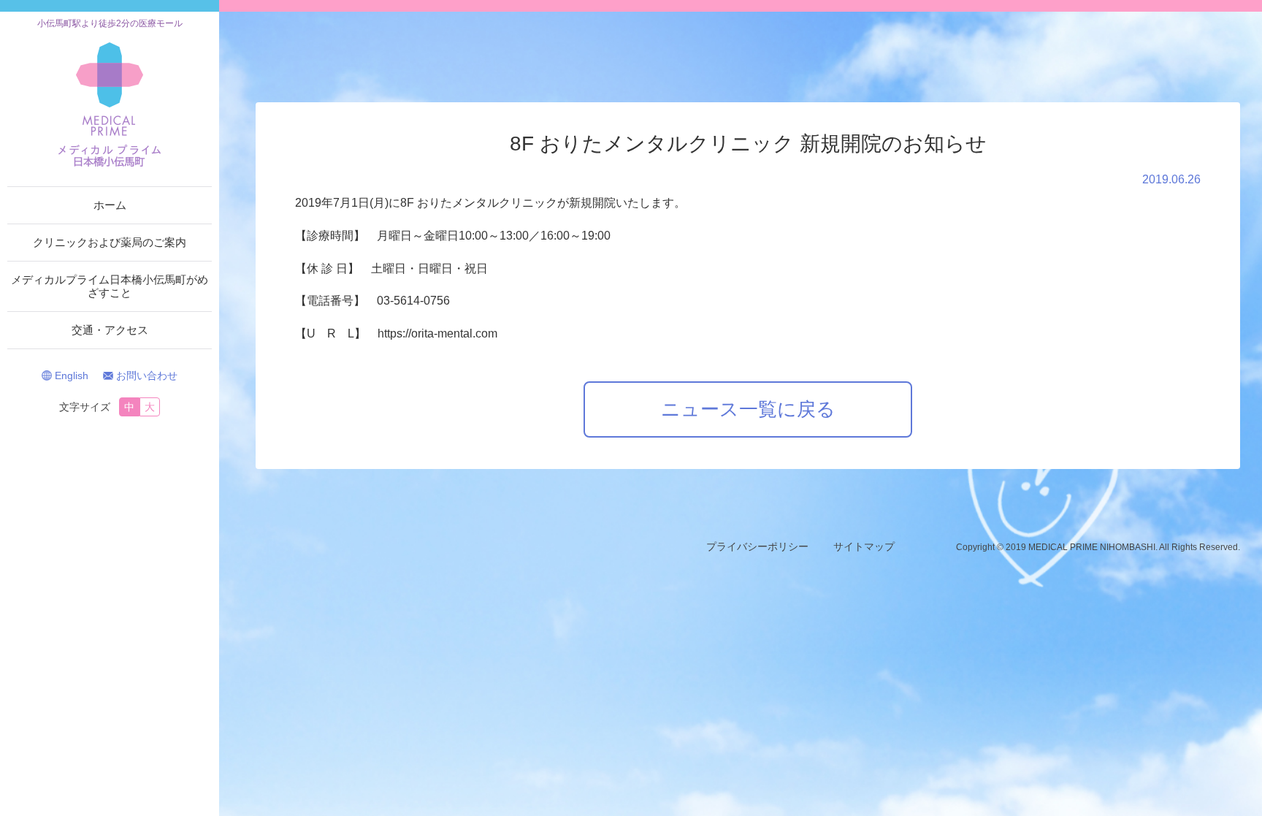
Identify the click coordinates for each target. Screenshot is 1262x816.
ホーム (109, 205)
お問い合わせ (146, 375)
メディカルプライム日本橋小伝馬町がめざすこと (109, 286)
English (71, 375)
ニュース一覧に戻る (748, 409)
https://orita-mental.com (437, 333)
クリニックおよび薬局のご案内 (109, 242)
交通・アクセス (110, 330)
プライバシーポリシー (757, 546)
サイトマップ (864, 546)
